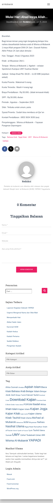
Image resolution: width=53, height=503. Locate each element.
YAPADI (5, 141)
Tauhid (36, 430)
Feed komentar (13, 484)
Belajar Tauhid (21, 395)
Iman (8, 409)
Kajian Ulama (35, 413)
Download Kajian (23, 399)
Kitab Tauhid (13, 417)
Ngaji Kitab (22, 137)
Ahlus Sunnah (12, 387)
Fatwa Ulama (19, 404)
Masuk (9, 474)
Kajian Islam (24, 409)
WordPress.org (12, 488)
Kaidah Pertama (13, 336)
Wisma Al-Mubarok (40, 137)
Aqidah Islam (32, 387)
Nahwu (41, 422)
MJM (26, 422)
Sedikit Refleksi (13, 341)
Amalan (21, 387)
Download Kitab (41, 400)
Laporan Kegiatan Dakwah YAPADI (20, 308)
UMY (30, 137)
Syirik (30, 430)
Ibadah (36, 404)
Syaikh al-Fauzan (23, 430)
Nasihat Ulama (15, 426)
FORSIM (28, 404)
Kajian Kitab (13, 413)
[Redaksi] (26, 169)
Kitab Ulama (26, 418)
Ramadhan (38, 427)
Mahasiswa (19, 422)
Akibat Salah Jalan (14, 322)
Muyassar (33, 422)
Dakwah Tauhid (32, 395)
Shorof (15, 430)
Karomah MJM (12, 327)
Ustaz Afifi (40, 435)
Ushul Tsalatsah (27, 435)
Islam (15, 409)
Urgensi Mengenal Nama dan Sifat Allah (22, 313)
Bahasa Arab (16, 133)
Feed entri (11, 479)
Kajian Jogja (38, 409)
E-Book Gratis (10, 404)
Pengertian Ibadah (14, 346)
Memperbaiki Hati (13, 317)
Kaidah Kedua (12, 332)
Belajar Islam (33, 391)
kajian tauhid (24, 414)
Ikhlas (43, 404)
